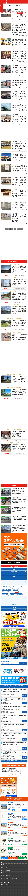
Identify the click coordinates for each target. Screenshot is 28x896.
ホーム (3, 862)
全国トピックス (4, 12)
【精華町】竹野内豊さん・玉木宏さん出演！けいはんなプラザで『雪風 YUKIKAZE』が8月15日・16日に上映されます (19, 269)
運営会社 (4, 864)
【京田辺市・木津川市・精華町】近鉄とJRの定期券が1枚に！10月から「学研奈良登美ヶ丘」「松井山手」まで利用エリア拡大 (19, 310)
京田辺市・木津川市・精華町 (16, 594)
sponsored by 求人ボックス (14, 687)
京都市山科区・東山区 (6, 589)
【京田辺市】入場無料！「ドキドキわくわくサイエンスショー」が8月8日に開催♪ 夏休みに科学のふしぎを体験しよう (19, 324)
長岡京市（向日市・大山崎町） (10, 591)
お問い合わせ (4, 872)
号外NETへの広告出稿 (6, 870)
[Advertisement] (14, 132)
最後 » (21, 228)
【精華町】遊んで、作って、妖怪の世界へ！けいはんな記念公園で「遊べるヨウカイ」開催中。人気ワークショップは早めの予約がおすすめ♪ (19, 296)
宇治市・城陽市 (5, 594)
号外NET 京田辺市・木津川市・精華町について (11, 878)
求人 (15, 12)
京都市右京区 (19, 586)
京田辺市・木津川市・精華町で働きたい (13, 685)
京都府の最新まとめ (6, 586)
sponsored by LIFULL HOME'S (14, 799)
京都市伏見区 (15, 589)
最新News (11, 12)
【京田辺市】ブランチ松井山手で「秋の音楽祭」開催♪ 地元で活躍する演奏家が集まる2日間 (19, 518)
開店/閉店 (20, 12)
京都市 (13, 586)
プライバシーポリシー (6, 875)
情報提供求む (4, 867)
